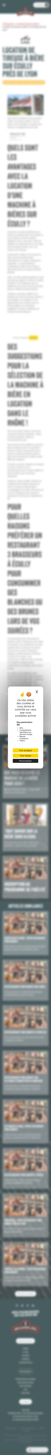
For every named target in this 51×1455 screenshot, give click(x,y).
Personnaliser (25, 761)
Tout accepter (25, 750)
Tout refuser (25, 755)
